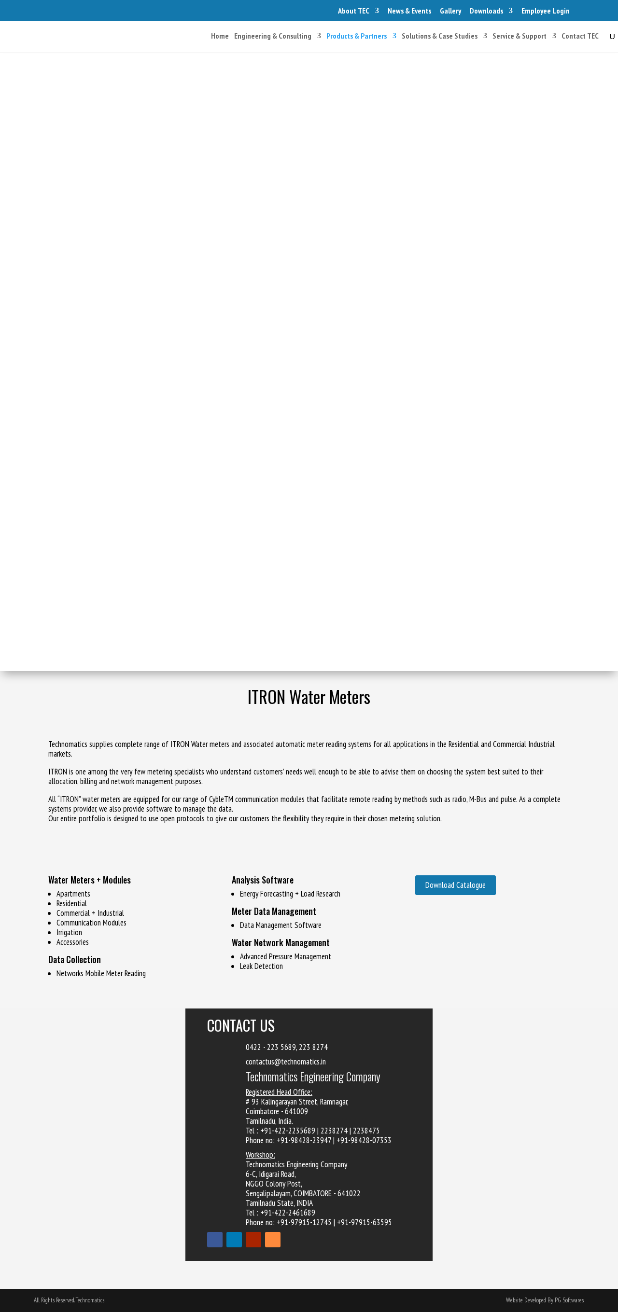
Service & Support (519, 36)
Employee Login (545, 10)
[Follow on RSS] (273, 1239)
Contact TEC (580, 36)
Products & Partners (356, 36)
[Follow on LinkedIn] (234, 1239)
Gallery (450, 10)
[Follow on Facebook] (215, 1239)
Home (220, 36)
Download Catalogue (455, 885)
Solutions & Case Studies (440, 36)
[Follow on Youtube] (253, 1239)
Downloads (486, 10)
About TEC (353, 10)
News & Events (409, 10)
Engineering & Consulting (272, 36)
